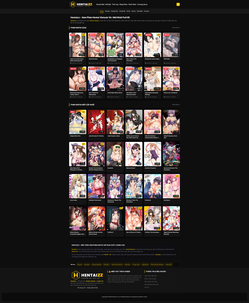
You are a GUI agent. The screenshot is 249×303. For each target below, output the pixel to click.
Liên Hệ (146, 287)
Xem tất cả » (176, 27)
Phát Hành (132, 4)
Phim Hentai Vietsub (157, 264)
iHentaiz (127, 264)
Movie (134, 11)
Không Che (114, 11)
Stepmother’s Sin (75, 136)
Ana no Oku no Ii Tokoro (133, 232)
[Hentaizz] (81, 4)
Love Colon (73, 200)
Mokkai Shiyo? (130, 168)
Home (102, 11)
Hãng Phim (123, 4)
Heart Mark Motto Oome (115, 92)
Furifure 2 (110, 232)
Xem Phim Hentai (117, 264)
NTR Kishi (167, 59)
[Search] (178, 4)
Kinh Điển (140, 11)
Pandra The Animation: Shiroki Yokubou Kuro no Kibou (96, 169)
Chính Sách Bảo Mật (150, 276)
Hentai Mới (100, 4)
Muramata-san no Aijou (152, 59)
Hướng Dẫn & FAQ (92, 287)
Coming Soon (142, 4)
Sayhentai (145, 264)
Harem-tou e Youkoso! (170, 92)
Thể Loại (115, 4)
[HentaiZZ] (88, 275)
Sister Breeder (93, 59)
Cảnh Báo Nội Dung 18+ (151, 284)
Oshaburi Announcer (95, 200)
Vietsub (107, 11)
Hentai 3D (122, 11)
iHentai (79, 264)
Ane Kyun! (167, 200)
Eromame (148, 200)
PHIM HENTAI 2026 (78, 28)
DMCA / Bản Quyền (150, 278)
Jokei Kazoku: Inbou (114, 136)
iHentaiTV (169, 264)
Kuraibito (110, 168)
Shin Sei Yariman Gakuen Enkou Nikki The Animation (152, 137)
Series (128, 11)
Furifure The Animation (152, 232)
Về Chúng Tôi (81, 287)
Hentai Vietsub (96, 264)
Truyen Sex (136, 264)
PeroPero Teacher (150, 168)
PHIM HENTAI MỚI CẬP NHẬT (83, 105)
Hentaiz (87, 264)
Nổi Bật (108, 4)
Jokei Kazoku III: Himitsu (96, 136)
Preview (146, 11)
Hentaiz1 (106, 264)
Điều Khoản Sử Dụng (150, 281)
